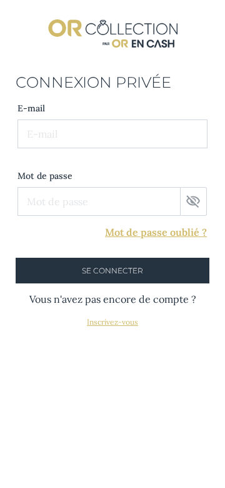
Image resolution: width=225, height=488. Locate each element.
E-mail (31, 108)
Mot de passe (45, 175)
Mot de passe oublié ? (156, 232)
